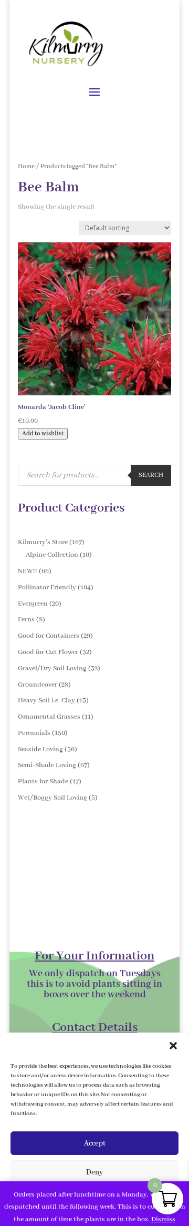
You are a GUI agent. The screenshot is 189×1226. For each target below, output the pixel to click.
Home (26, 166)
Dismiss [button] (163, 1219)
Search (151, 475)
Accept (95, 1143)
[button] (173, 1045)
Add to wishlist (43, 434)
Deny (94, 1172)
